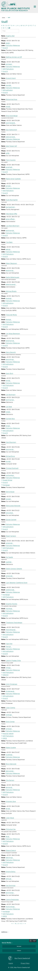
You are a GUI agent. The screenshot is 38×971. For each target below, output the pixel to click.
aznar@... (9, 186)
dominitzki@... (10, 893)
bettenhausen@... (11, 284)
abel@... (8, 43)
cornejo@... (9, 729)
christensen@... (10, 691)
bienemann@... (10, 341)
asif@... (8, 153)
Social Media (7, 943)
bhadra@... (9, 298)
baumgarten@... (11, 207)
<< (12, 923)
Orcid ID (5, 48)
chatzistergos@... (11, 630)
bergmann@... (10, 270)
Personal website (8, 734)
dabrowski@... (10, 771)
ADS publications (8, 303)
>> (25, 923)
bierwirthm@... (10, 359)
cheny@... (9, 646)
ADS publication (8, 90)
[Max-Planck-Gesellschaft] (11, 958)
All (9, 28)
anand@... (9, 85)
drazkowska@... (11, 907)
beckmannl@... (10, 230)
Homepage (6, 485)
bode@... (8, 412)
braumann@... (10, 449)
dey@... (8, 836)
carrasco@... (9, 576)
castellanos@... (10, 590)
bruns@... (9, 461)
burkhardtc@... (10, 475)
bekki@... (8, 249)
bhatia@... (9, 319)
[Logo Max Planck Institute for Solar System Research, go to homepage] (15, 6)
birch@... (8, 380)
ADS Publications (8, 69)
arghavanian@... (11, 137)
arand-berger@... (11, 123)
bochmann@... (10, 400)
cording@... (9, 715)
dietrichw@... (10, 858)
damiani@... (9, 787)
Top (34, 941)
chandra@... (9, 608)
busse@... (9, 499)
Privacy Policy (25, 963)
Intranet (19, 946)
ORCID (5, 738)
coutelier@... (9, 755)
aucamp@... (9, 167)
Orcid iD (5, 529)
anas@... (8, 106)
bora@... (8, 426)
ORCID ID (5, 675)
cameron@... (10, 543)
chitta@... (9, 668)
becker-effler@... (11, 219)
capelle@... (9, 562)
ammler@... (9, 64)
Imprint (10, 963)
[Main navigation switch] (35, 6)
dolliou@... (9, 879)
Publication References (13, 45)
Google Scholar (7, 480)
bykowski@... (10, 513)
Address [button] (4, 932)
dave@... (8, 809)
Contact (19, 950)
